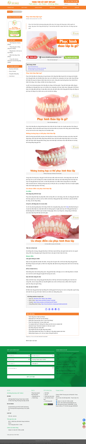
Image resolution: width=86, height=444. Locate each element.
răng (67, 207)
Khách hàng (35, 397)
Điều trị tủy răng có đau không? (14, 56)
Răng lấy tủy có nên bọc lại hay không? (15, 51)
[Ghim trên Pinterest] (52, 309)
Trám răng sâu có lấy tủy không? (14, 43)
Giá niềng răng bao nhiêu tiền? (36, 327)
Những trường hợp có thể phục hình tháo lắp (37, 68)
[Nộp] (77, 4)
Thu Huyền (39, 18)
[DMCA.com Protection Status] (48, 404)
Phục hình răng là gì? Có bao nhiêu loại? (39, 322)
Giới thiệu (47, 393)
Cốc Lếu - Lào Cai (12, 416)
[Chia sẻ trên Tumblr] (59, 309)
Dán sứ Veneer (12, 71)
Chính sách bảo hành (49, 396)
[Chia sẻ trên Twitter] (49, 309)
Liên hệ (77, 7)
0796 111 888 (21, 430)
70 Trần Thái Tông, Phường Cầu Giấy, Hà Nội (18, 400)
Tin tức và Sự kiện (17, 11)
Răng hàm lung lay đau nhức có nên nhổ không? (41, 320)
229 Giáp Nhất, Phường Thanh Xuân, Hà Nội (18, 399)
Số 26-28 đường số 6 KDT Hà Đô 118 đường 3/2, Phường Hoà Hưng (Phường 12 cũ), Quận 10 (18, 408)
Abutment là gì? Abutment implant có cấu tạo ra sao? (42, 326)
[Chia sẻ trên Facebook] (46, 309)
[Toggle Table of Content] (76, 65)
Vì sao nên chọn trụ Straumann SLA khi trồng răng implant (14, 61)
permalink (45, 336)
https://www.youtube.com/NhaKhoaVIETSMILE (45, 302)
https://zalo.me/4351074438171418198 (45, 300)
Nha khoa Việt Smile (13, 68)
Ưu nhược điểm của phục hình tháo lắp (36, 69)
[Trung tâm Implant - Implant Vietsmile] (15, 3)
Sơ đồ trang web (48, 401)
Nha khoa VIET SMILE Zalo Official (42, 298)
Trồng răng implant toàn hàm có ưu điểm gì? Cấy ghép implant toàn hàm (47, 331)
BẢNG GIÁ (52, 7)
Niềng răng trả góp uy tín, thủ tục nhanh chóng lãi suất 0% (43, 333)
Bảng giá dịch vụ (36, 396)
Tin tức (65, 7)
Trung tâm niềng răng (14, 73)
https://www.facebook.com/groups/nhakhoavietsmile (54, 304)
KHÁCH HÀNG (38, 7)
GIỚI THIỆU (24, 7)
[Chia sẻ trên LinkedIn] (56, 309)
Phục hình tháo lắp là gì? (33, 66)
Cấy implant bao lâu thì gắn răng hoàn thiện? (40, 329)
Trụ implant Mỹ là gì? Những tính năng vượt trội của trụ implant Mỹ (45, 324)
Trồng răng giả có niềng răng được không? (14, 47)
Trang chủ (10, 7)
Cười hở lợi (11, 76)
